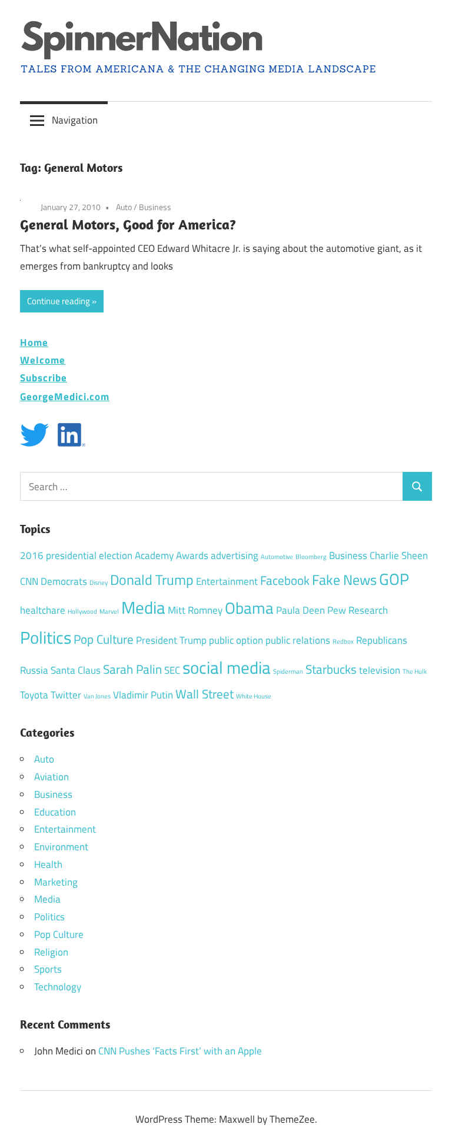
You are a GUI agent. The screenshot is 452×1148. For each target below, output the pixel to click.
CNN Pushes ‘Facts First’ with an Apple (180, 1051)
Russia (34, 670)
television (379, 670)
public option (236, 640)
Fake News (344, 579)
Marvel (109, 611)
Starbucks (331, 669)
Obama (249, 607)
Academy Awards (171, 555)
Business (155, 207)
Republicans (381, 640)
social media (226, 667)
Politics (45, 637)
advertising (234, 555)
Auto (124, 207)
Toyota (34, 695)
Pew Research (357, 610)
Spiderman (288, 671)
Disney (98, 582)
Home (34, 342)
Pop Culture (104, 639)
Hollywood (82, 611)
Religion (51, 952)
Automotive (277, 556)
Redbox (343, 641)
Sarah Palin (132, 669)
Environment (61, 846)
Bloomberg (311, 556)
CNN (29, 581)
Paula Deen (300, 610)
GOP (394, 579)
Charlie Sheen (399, 555)
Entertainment (227, 581)
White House (253, 696)
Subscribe (43, 377)
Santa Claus (76, 670)
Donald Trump (152, 579)
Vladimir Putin (143, 695)
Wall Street (204, 693)
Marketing (56, 882)
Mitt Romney (195, 610)
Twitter (66, 695)
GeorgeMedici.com (64, 396)
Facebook (285, 580)
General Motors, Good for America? (128, 224)
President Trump (171, 640)
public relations (297, 640)
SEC (172, 670)
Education (55, 812)
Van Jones (97, 696)
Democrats (64, 581)
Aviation (51, 776)
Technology (57, 986)
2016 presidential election (76, 555)
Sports (48, 969)
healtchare (42, 610)
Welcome (42, 360)
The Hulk (415, 671)
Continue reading (58, 301)
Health (48, 864)
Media (143, 607)
